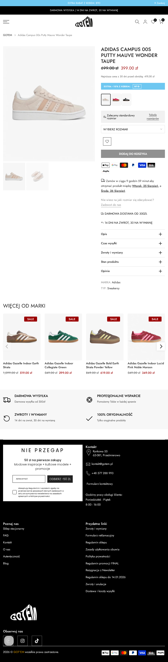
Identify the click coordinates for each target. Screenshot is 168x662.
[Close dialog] (141, 283)
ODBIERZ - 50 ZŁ (84, 370)
